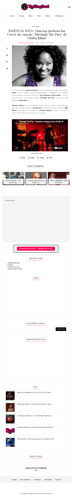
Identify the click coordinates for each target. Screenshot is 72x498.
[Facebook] (9, 6)
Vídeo (39, 16)
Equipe (14, 479)
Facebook (37, 479)
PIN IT (50, 158)
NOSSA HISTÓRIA (14, 263)
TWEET (32, 158)
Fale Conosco (25, 479)
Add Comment (49, 42)
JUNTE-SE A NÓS (13, 267)
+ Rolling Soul (58, 16)
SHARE (23, 158)
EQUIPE (10, 265)
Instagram (48, 479)
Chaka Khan (35, 26)
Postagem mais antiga (45, 248)
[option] (13, 179)
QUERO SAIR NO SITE (15, 269)
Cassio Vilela (23, 42)
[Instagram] (3, 6)
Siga (36, 470)
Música (30, 16)
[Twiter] (6, 6)
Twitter (58, 479)
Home (12, 16)
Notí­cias (21, 16)
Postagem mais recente (27, 248)
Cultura (47, 16)
